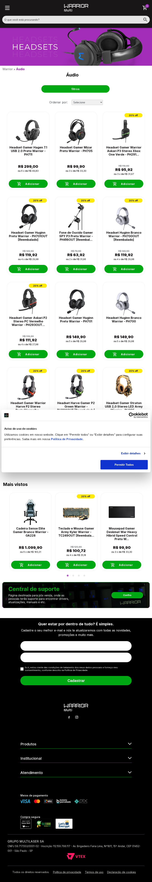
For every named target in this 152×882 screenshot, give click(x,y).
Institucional (31, 758)
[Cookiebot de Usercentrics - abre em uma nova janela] (131, 415)
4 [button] (84, 575)
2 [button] (73, 575)
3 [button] (79, 575)
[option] (30, 532)
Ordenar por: (58, 102)
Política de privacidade (67, 872)
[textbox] (76, 20)
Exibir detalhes (131, 453)
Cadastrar (76, 681)
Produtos (28, 744)
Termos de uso (94, 872)
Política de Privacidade (67, 439)
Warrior (7, 69)
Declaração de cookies (121, 872)
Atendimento (31, 772)
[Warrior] (76, 10)
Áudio (20, 69)
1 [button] (68, 575)
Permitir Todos (124, 464)
